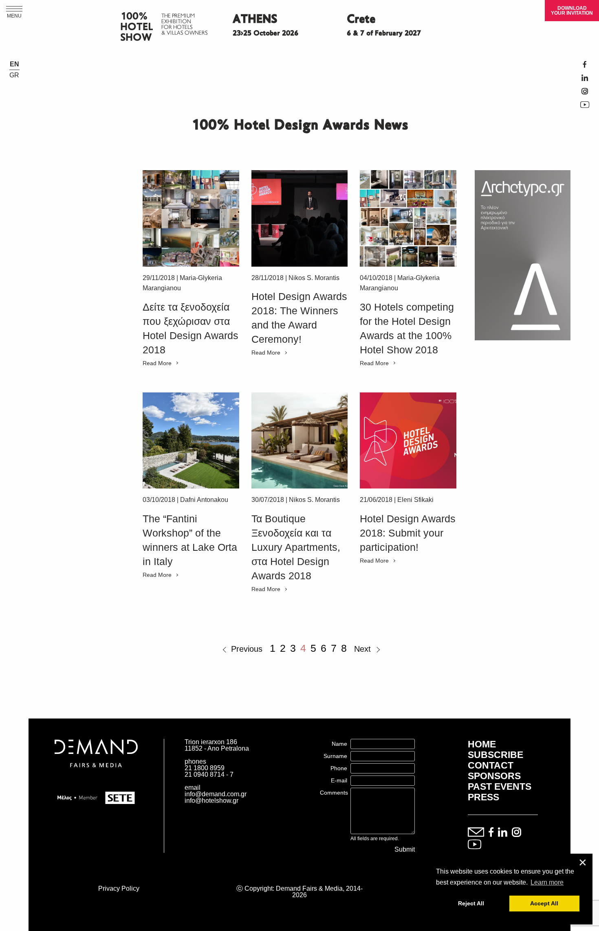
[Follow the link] (191, 218)
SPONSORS (494, 776)
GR (14, 75)
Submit (404, 849)
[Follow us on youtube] (474, 844)
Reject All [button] (471, 903)
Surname (335, 756)
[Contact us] (476, 832)
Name (339, 743)
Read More (157, 363)
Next (362, 648)
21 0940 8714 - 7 (209, 774)
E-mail (339, 780)
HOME (482, 744)
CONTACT (490, 765)
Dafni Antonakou (204, 499)
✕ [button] (582, 863)
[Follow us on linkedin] (502, 832)
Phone (338, 768)
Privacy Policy (118, 888)
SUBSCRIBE (495, 754)
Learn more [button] (547, 882)
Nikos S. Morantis (313, 277)
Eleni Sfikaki (415, 499)
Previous (246, 648)
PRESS (483, 797)
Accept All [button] (544, 903)
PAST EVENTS (499, 786)
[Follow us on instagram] (516, 832)
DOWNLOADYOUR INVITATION (572, 10)
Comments (334, 792)
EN (14, 64)
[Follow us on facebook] (491, 832)
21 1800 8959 (205, 768)
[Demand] (96, 777)
